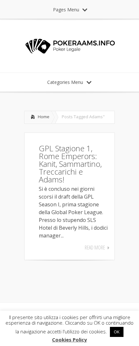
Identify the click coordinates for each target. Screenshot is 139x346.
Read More (95, 247)
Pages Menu (66, 9)
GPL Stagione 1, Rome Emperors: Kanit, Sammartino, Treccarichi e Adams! (70, 164)
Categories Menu (65, 82)
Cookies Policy (69, 339)
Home (43, 117)
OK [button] (117, 332)
